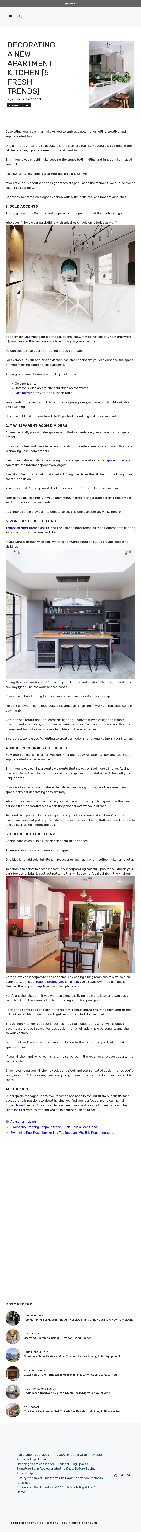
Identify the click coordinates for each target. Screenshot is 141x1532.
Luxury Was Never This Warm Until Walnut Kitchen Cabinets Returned (70, 1374)
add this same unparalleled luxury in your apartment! (61, 341)
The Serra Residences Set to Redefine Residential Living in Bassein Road (73, 1411)
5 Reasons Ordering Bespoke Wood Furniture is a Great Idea (53, 1127)
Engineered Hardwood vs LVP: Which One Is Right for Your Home (67, 1393)
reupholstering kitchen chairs (57, 981)
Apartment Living (19, 105)
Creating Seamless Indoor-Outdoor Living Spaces (58, 1338)
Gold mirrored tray (28, 393)
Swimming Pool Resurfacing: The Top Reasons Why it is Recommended (61, 1132)
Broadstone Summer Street (26, 1105)
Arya (10, 99)
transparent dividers (115, 460)
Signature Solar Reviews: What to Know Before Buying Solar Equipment (72, 1356)
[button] (21, 16)
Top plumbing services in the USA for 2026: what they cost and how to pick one (78, 1319)
